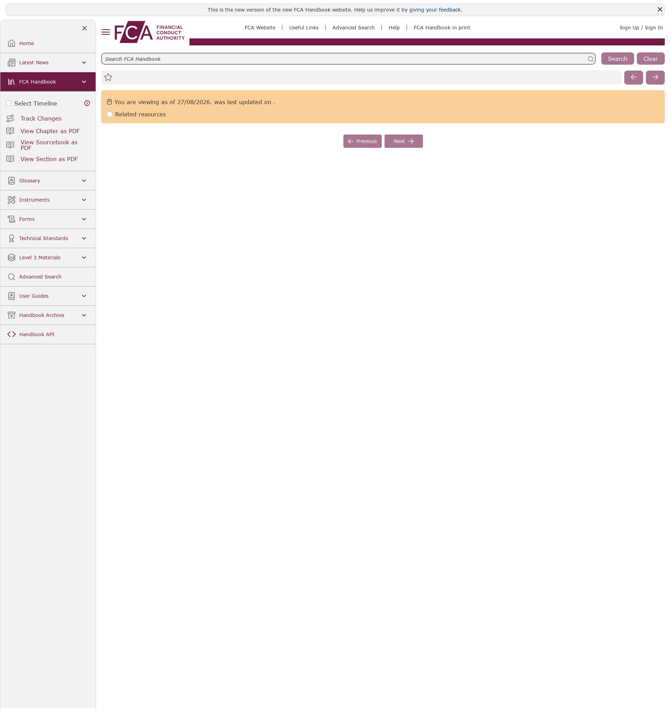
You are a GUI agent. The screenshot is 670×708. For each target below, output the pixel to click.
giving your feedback (435, 10)
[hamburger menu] (105, 32)
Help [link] (394, 27)
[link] (149, 32)
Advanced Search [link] (354, 27)
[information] (87, 103)
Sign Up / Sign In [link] (641, 27)
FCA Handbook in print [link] (442, 27)
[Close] (660, 9)
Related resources (140, 114)
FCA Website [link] (260, 27)
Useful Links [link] (304, 27)
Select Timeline (35, 103)
